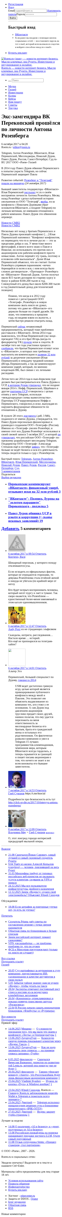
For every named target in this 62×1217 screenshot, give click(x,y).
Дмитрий (26, 1102)
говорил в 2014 (27, 680)
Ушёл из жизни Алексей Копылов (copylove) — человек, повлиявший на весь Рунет (33, 867)
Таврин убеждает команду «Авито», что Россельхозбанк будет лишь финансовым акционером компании (34, 1074)
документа (29, 415)
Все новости (8, 1016)
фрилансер (26, 1059)
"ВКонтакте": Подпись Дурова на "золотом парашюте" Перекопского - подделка (33, 502)
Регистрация (15, 4)
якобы (44, 201)
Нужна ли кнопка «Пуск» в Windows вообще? (33, 1083)
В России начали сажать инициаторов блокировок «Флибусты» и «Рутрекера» (34, 1009)
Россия (42, 465)
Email (11, 10)
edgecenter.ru (27, 1195)
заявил (35, 446)
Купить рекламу (17, 52)
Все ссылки (8, 958)
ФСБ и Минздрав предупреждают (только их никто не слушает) (33, 951)
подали (27, 342)
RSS (10, 1208)
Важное (6, 848)
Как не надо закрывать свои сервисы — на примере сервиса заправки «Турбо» (31, 1050)
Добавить (10, 528)
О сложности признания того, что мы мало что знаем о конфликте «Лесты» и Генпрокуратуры (32, 1031)
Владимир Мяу (17, 832)
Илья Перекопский (27, 461)
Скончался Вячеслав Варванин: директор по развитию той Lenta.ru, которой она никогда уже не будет (33, 1064)
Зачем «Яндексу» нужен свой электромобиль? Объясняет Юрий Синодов (33, 893)
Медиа (12, 86)
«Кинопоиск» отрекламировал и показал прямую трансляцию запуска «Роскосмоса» (30, 1001)
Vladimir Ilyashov (31, 1081)
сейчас (21, 326)
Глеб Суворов (16, 793)
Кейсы (12, 98)
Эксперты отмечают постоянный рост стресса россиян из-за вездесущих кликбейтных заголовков (34, 992)
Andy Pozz (14, 629)
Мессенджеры (47, 461)
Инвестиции (15, 92)
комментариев (10, 471)
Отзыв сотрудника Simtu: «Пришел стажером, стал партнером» (32, 1144)
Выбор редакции (11, 477)
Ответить (40, 553)
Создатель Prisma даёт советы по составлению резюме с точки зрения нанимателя (29, 924)
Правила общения (18, 1183)
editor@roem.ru (21, 147)
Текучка (13, 108)
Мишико (26, 1028)
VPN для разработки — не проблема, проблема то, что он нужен (30, 945)
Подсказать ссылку (12, 961)
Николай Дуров (10, 465)
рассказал (29, 192)
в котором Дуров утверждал (24, 385)
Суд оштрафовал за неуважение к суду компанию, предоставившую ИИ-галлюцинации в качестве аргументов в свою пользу (34, 975)
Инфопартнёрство (19, 1186)
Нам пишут (15, 101)
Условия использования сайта (25, 1180)
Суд (17, 468)
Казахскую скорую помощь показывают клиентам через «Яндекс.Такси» (34, 1041)
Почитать (7, 915)
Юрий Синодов (30, 1090)
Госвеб (12, 89)
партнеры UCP (19, 391)
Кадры (12, 95)
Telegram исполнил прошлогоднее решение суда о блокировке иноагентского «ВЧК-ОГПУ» (33, 1105)
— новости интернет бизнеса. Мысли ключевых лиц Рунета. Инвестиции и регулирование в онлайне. (28, 71)
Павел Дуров (29, 465)
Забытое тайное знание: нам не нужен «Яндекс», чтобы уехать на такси (33, 984)
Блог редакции (17, 1201)
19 (41, 521)
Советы (12, 104)
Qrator (34, 1198)
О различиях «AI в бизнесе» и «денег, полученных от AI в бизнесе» (33, 1128)
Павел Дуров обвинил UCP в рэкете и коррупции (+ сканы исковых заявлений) (30, 517)
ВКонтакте (21, 34)
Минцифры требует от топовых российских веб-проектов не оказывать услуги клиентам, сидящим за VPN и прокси (31, 878)
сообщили (7, 348)
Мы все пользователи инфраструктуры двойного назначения (31, 887)
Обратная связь (17, 1205)
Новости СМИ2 (10, 222)
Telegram (26, 458)
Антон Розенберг (43, 458)
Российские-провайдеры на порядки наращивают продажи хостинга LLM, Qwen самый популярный (34, 1135)
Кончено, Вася (16, 556)
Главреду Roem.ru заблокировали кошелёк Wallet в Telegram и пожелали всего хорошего (33, 1096)
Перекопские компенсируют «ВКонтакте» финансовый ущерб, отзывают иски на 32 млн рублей (33, 487)
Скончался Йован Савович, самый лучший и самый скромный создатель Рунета (32, 857)
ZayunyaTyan (29, 1038)
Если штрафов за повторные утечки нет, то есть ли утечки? (32, 908)
